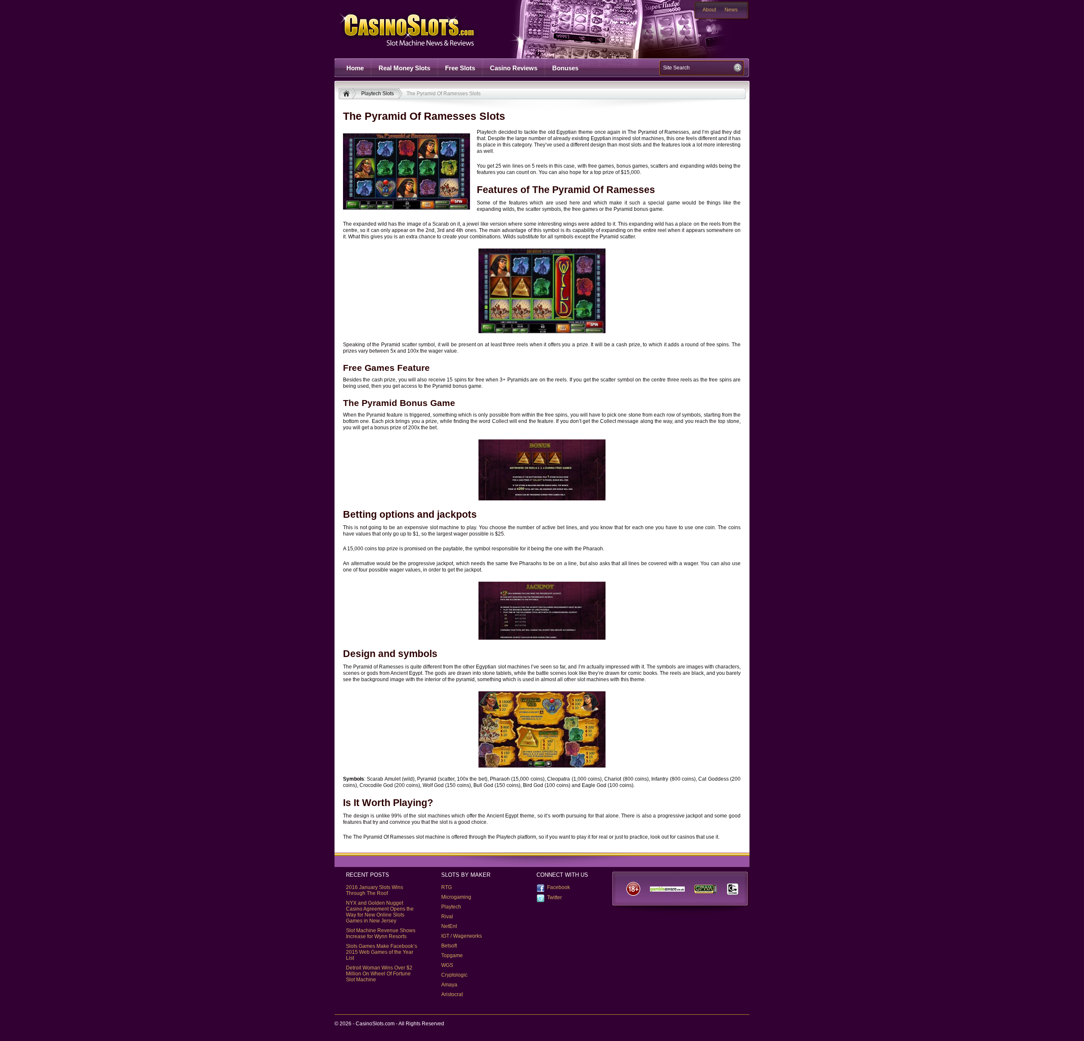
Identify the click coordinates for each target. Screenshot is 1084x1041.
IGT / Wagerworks (461, 936)
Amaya (449, 985)
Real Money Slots (404, 68)
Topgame (452, 955)
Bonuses (565, 68)
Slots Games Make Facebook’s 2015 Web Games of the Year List (381, 952)
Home (355, 68)
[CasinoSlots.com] (347, 94)
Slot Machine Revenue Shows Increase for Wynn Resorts (380, 933)
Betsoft (449, 946)
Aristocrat (452, 994)
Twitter (554, 897)
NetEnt (449, 926)
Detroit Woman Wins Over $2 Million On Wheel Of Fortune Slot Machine (379, 974)
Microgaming (456, 897)
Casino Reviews (513, 68)
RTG (446, 887)
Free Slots (460, 68)
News (731, 10)
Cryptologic (454, 975)
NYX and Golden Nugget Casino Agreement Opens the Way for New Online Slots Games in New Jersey (380, 912)
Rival (447, 917)
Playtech (451, 907)
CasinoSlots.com (422, 29)
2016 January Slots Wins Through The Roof (374, 890)
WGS (447, 965)
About (709, 10)
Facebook (558, 887)
